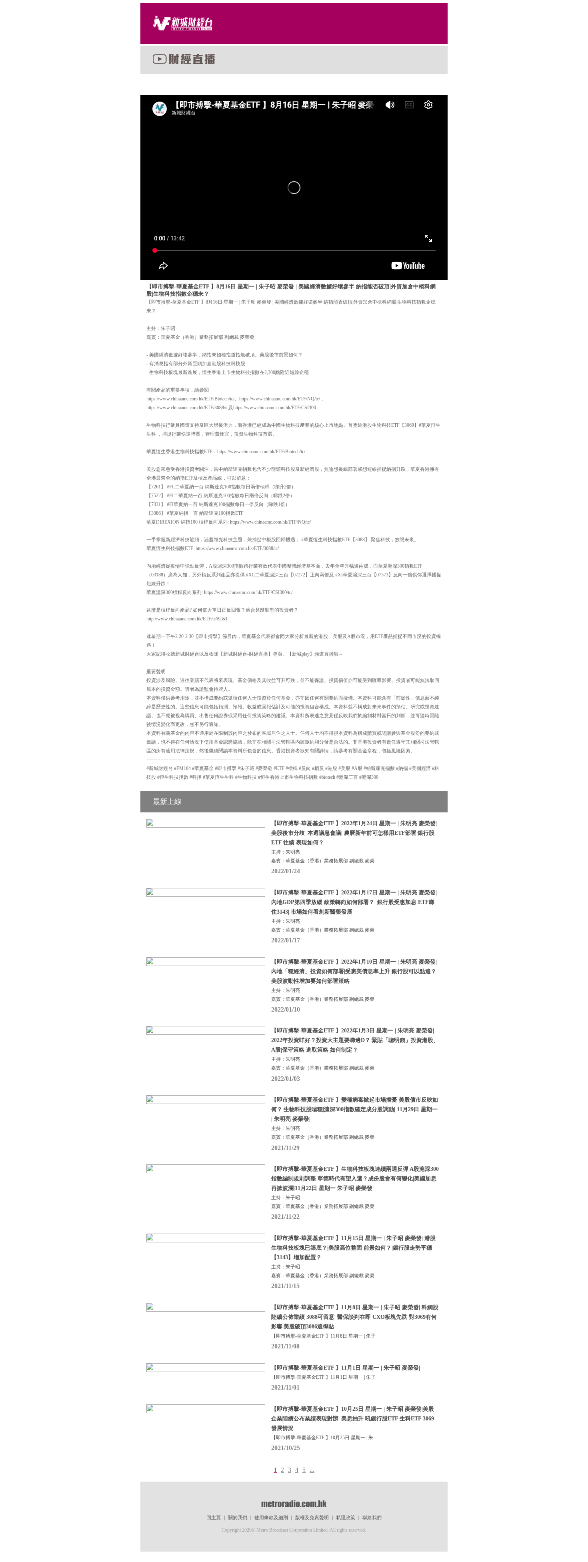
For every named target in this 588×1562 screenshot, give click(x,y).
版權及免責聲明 (312, 1517)
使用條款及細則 (271, 1517)
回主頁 (213, 1517)
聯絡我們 (372, 1517)
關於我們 (237, 1517)
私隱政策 (345, 1517)
